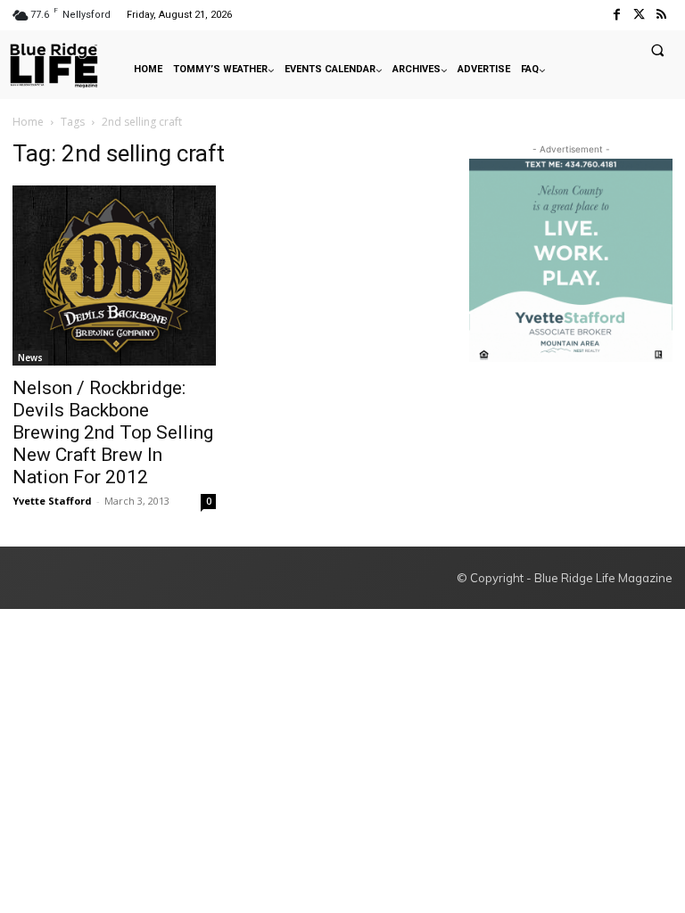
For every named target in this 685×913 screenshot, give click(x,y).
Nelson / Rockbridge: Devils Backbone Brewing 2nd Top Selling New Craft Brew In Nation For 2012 (112, 432)
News (30, 357)
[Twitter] (639, 15)
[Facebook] (616, 15)
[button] (657, 50)
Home (28, 121)
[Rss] (661, 15)
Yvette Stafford (52, 500)
